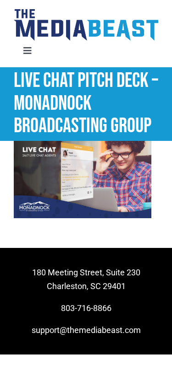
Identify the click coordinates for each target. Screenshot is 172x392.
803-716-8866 (86, 308)
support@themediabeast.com (86, 330)
